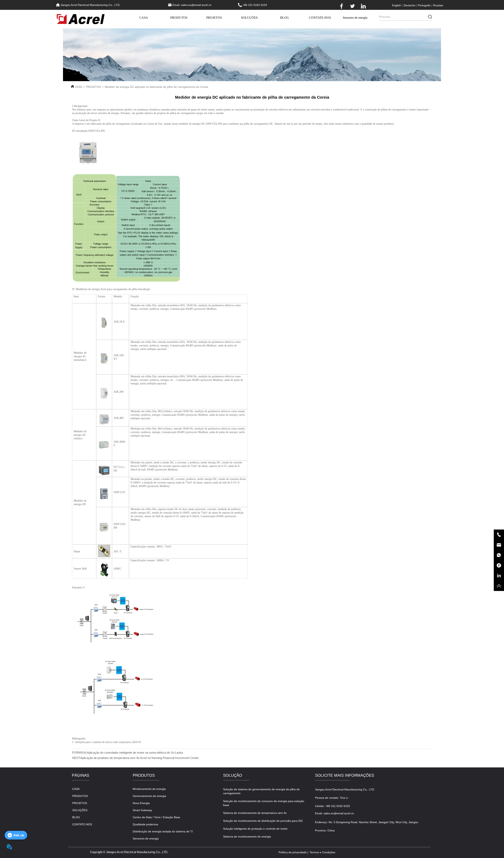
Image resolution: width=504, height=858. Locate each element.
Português (424, 5)
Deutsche (409, 5)
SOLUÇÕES (249, 17)
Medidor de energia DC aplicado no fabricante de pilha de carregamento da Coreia (156, 86)
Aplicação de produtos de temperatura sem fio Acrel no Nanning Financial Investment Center (139, 758)
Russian (438, 5)
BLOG (284, 17)
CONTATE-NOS (320, 17)
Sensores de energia (355, 17)
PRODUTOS (178, 17)
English (396, 5)
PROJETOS (214, 17)
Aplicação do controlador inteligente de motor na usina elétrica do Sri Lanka (135, 752)
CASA (143, 17)
